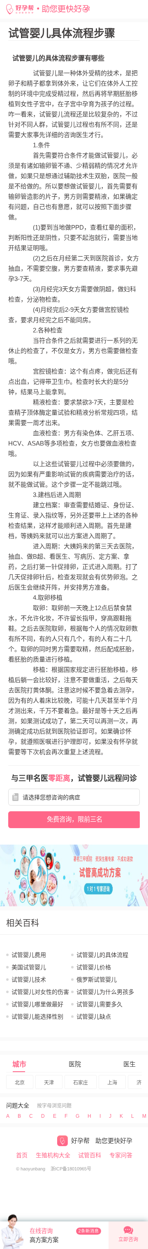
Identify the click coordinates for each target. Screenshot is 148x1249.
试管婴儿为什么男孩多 (105, 992)
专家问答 (120, 1155)
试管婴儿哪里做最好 (37, 1004)
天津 (49, 1083)
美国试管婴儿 (29, 967)
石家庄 (80, 1083)
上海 (112, 1083)
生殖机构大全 (53, 1155)
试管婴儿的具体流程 (102, 955)
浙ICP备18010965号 (71, 1168)
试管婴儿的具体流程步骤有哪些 (58, 58)
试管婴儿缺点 (93, 1016)
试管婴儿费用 (29, 955)
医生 (129, 1064)
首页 (22, 1155)
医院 (75, 1064)
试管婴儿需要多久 (99, 1004)
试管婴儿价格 (93, 967)
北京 (20, 1083)
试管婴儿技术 (29, 979)
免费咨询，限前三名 (74, 819)
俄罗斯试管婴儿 (96, 979)
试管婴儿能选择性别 (37, 1016)
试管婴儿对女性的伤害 (40, 992)
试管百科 (89, 1155)
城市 (19, 1064)
